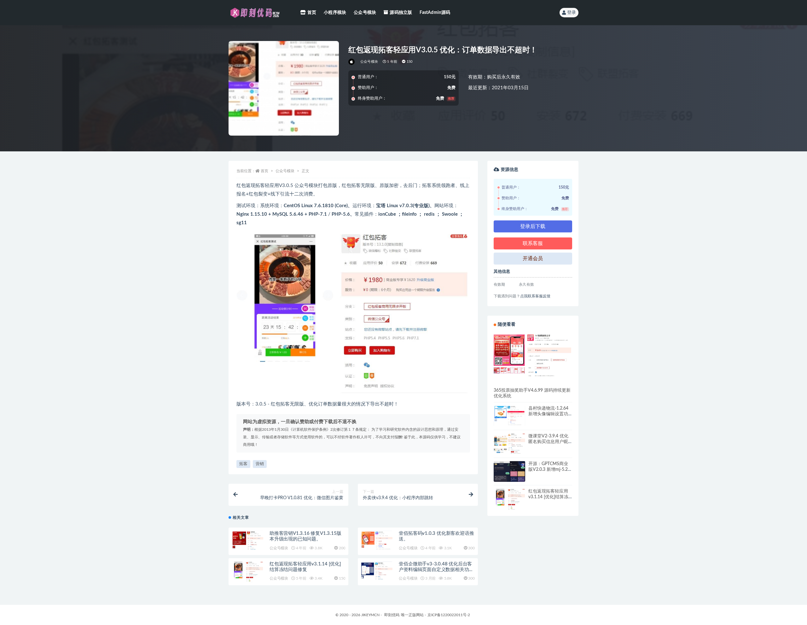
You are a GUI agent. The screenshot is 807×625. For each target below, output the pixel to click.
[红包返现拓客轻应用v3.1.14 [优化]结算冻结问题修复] (247, 572)
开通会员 (533, 258)
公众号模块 (365, 12)
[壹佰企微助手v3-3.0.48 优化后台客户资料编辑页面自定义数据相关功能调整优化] (376, 570)
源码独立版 (401, 12)
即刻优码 (391, 615)
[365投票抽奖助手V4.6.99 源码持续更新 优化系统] (533, 355)
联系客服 (533, 243)
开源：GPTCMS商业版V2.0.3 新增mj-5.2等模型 (550, 469)
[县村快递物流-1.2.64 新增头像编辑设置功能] (509, 416)
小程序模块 (335, 12)
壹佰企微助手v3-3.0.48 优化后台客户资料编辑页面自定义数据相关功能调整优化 (436, 570)
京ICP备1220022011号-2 (448, 615)
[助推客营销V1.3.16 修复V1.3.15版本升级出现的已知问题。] (247, 540)
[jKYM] (352, 62)
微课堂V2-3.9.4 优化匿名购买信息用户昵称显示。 (548, 442)
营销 (260, 464)
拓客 (243, 464)
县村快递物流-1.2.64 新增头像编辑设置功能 (548, 414)
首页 (311, 12)
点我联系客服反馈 (535, 296)
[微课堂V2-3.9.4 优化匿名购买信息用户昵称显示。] (509, 443)
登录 (571, 12)
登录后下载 (532, 226)
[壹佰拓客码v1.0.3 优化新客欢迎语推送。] (376, 540)
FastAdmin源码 (435, 12)
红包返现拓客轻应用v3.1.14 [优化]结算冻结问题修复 (548, 497)
